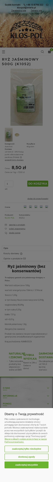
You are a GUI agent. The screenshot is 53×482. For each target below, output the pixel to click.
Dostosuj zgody (26, 457)
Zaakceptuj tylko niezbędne (26, 449)
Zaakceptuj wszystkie (26, 464)
